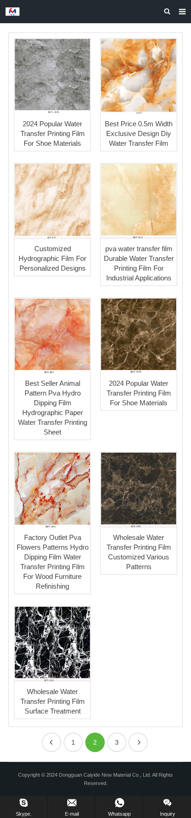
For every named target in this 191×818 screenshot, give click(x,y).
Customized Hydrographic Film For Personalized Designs (52, 258)
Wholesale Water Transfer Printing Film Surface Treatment (52, 701)
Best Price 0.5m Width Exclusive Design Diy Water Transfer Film (138, 133)
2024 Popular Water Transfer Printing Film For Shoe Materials (52, 133)
